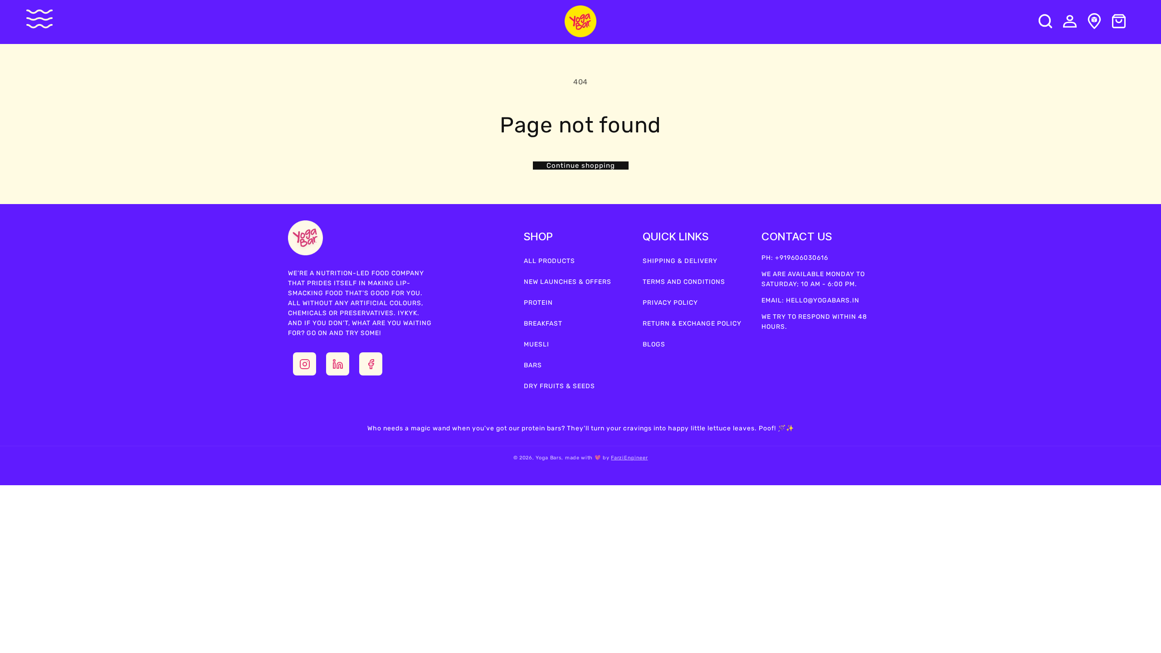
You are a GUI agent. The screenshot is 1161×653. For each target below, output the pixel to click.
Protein (538, 303)
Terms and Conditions (684, 282)
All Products (549, 261)
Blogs (654, 344)
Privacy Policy (670, 303)
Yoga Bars (548, 458)
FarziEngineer (629, 458)
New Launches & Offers (567, 282)
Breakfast (543, 323)
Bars (533, 365)
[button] (45, 19)
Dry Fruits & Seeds (559, 386)
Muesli (536, 344)
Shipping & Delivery (680, 261)
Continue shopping (580, 165)
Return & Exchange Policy (692, 323)
